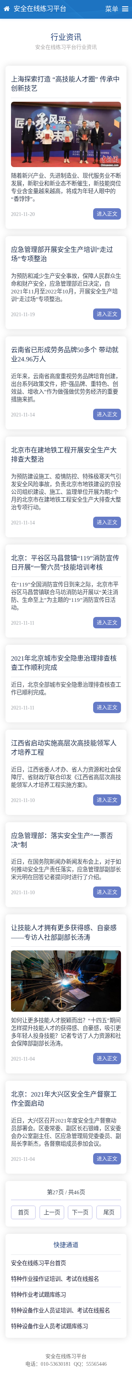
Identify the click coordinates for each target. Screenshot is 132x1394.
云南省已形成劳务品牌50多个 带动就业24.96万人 (64, 354)
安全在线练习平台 (40, 8)
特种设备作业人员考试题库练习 (49, 1326)
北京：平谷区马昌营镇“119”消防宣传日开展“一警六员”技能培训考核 (65, 563)
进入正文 (107, 214)
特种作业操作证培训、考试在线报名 (55, 1279)
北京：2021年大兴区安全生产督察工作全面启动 (64, 1099)
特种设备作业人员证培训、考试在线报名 (60, 1310)
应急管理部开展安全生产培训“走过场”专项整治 (62, 254)
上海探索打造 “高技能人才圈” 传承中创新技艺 (65, 84)
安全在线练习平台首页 (38, 1263)
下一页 (80, 1212)
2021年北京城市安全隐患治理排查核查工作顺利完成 (64, 663)
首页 (23, 1212)
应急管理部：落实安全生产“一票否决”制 (62, 840)
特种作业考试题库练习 (38, 1295)
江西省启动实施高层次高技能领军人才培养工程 (64, 748)
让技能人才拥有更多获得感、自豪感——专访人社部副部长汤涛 (64, 932)
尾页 (108, 1212)
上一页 (52, 1212)
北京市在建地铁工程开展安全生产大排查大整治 (64, 455)
